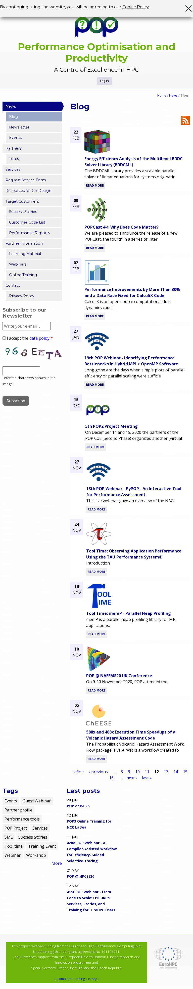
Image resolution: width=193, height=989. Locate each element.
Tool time (14, 846)
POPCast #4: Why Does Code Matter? (121, 227)
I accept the (30, 338)
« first (78, 772)
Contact (13, 285)
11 (147, 772)
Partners (13, 148)
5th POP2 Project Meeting (111, 426)
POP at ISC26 (78, 805)
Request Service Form (26, 180)
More (57, 863)
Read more (95, 185)
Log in (104, 80)
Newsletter (19, 127)
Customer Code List (27, 222)
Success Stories (23, 211)
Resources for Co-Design (28, 190)
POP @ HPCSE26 (80, 876)
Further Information (24, 243)
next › (131, 778)
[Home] (96, 27)
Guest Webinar (37, 801)
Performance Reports (29, 233)
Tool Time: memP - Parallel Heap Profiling (128, 613)
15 (185, 772)
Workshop (36, 855)
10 (137, 772)
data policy (39, 338)
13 (166, 772)
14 (175, 772)
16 (111, 778)
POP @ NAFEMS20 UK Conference (119, 675)
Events (15, 137)
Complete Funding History (76, 978)
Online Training (23, 275)
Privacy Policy (21, 296)
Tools (14, 158)
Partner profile (18, 810)
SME (9, 837)
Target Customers (22, 201)
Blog (13, 116)
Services (13, 169)
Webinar (13, 855)
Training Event (42, 846)
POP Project (16, 828)
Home (161, 95)
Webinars (17, 264)
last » (147, 778)
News (173, 95)
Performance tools (22, 819)
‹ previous (98, 772)
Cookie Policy (135, 7)
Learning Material (25, 253)
